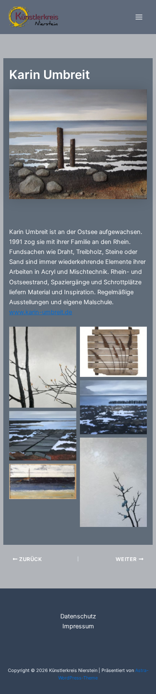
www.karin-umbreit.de (40, 312)
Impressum (78, 626)
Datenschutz (78, 616)
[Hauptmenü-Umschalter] (139, 17)
